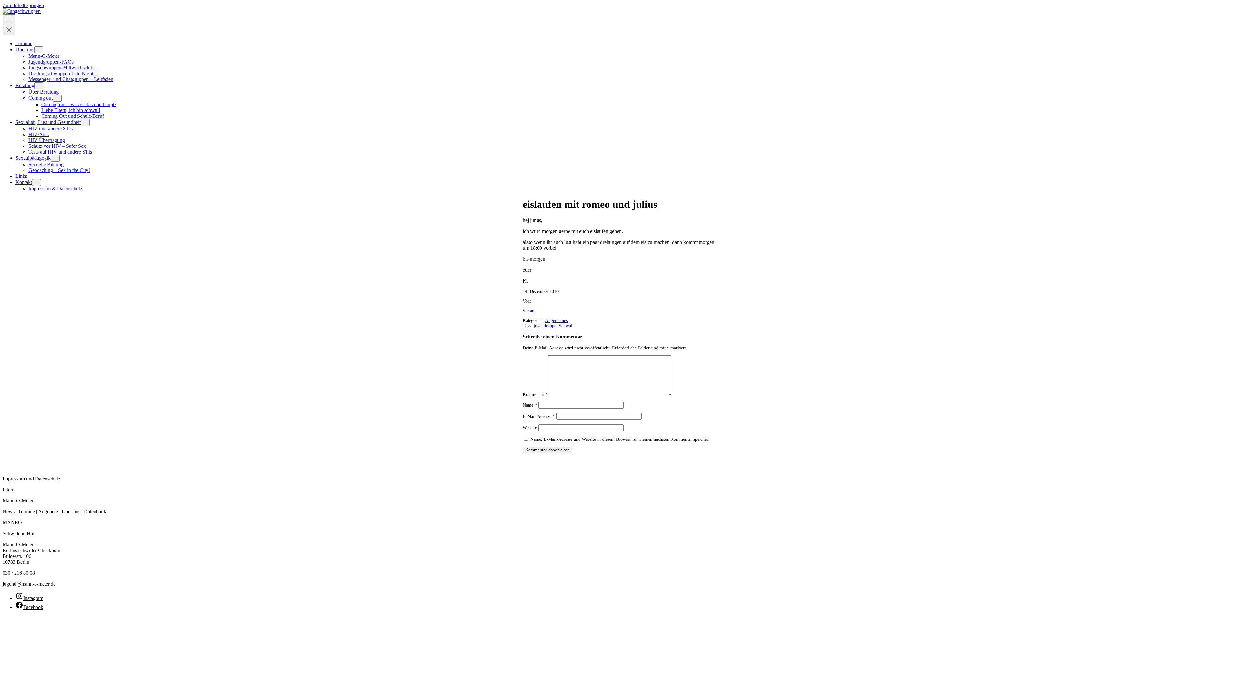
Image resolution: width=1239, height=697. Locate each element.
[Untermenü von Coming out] (57, 98)
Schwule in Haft (19, 533)
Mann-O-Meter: (19, 500)
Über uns (71, 511)
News (9, 511)
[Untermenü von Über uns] (38, 49)
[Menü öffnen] (9, 19)
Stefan (528, 310)
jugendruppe (545, 325)
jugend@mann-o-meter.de (29, 584)
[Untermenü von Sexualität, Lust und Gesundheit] (85, 122)
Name (530, 405)
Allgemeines (556, 320)
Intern (9, 489)
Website (530, 427)
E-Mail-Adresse (539, 416)
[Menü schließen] (9, 30)
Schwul (565, 325)
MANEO (12, 522)
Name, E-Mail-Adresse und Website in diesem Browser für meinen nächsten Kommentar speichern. (621, 439)
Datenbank (95, 511)
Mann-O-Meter (18, 544)
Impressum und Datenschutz (31, 478)
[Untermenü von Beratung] (38, 85)
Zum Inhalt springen (23, 5)
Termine (26, 511)
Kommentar (535, 394)
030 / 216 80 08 (19, 573)
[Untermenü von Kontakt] (36, 182)
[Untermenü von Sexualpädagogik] (55, 158)
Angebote (48, 511)
